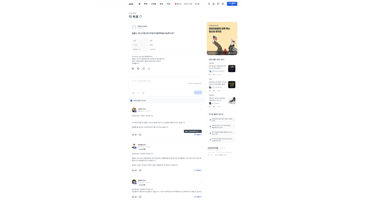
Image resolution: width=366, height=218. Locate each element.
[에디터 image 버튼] (143, 93)
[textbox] (167, 79)
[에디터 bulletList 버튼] (138, 93)
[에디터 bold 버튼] (133, 93)
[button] (201, 27)
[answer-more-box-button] (201, 110)
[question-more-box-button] (201, 27)
